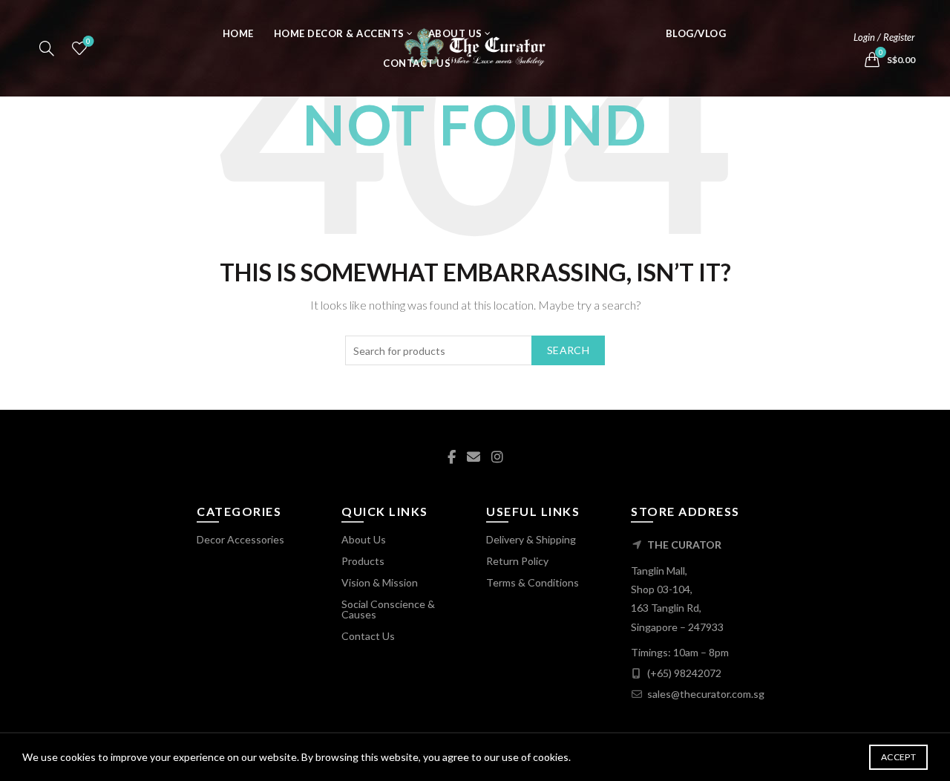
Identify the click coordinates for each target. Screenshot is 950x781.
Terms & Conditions (532, 582)
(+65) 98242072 (684, 673)
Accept (898, 756)
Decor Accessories (240, 539)
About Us (455, 33)
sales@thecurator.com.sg (705, 693)
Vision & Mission (379, 582)
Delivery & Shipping (531, 539)
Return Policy (517, 561)
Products (362, 561)
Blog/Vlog (696, 33)
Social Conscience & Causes (388, 609)
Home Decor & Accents (339, 33)
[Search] (47, 48)
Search (568, 350)
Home (238, 33)
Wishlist (88, 41)
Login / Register (884, 37)
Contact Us (417, 63)
